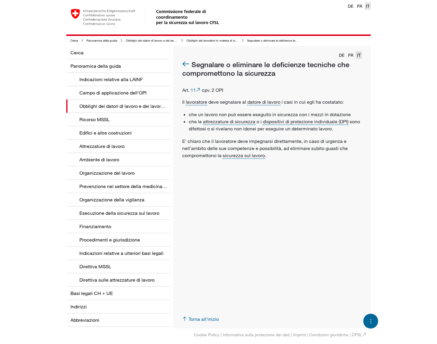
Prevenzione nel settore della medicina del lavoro (131, 186)
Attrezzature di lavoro (102, 146)
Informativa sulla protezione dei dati (256, 334)
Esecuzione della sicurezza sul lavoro (119, 213)
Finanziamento (95, 226)
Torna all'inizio (203, 319)
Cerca (74, 40)
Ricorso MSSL (94, 119)
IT (368, 6)
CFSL (357, 334)
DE (350, 6)
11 (193, 90)
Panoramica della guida (102, 40)
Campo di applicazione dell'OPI (113, 93)
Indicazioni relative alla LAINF (111, 79)
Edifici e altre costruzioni (105, 133)
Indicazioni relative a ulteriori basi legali (121, 253)
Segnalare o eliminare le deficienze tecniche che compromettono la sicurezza (297, 40)
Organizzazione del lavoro (107, 173)
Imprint (299, 334)
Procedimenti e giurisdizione (109, 240)
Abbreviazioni (84, 320)
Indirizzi (78, 307)
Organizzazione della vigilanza (111, 200)
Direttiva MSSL (95, 266)
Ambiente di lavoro (99, 159)
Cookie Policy (206, 334)
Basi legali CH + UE (91, 293)
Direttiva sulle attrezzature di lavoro (117, 280)
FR (359, 6)
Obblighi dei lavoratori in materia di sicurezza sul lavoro (222, 40)
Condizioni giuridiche (328, 334)
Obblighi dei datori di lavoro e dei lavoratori (154, 40)
